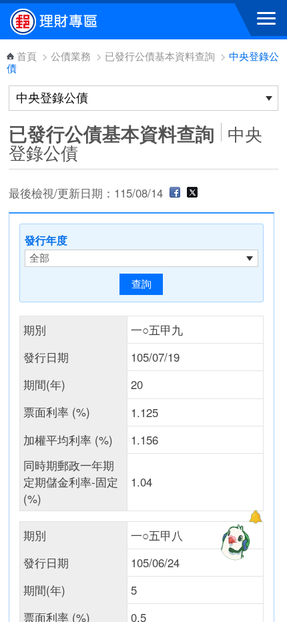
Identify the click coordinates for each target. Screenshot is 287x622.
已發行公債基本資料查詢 (160, 56)
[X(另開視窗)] (192, 193)
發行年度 (46, 240)
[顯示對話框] (255, 517)
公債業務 (71, 56)
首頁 (27, 56)
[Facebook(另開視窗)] (175, 193)
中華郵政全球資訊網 (83, 21)
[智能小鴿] (234, 542)
